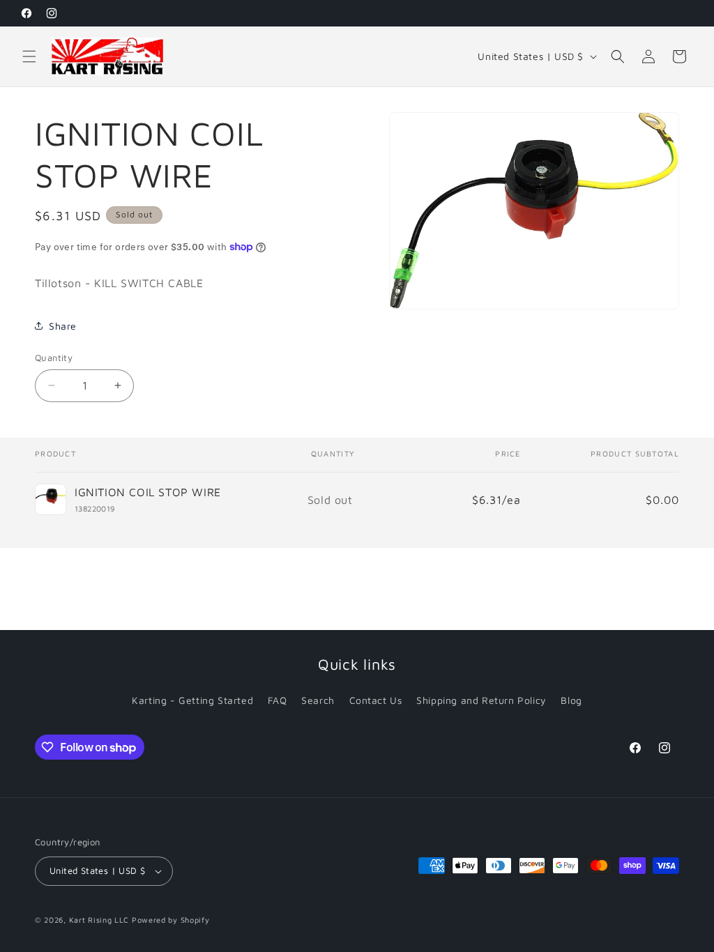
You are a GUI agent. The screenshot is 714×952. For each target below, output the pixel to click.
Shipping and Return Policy (481, 700)
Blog (571, 700)
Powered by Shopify (171, 919)
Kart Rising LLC (99, 919)
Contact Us (375, 700)
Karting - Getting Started (192, 700)
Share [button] (63, 326)
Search (318, 700)
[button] (29, 56)
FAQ (277, 700)
